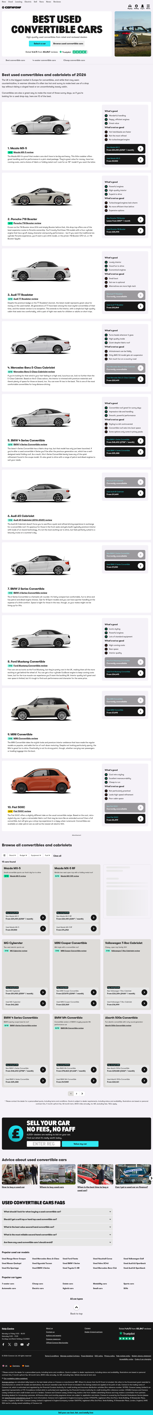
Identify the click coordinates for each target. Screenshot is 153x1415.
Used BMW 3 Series (41, 1268)
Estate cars (68, 1284)
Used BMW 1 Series (71, 1263)
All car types (76, 1299)
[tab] (15, 60)
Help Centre (8, 1328)
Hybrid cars (68, 1288)
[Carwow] (11, 7)
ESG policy (99, 1356)
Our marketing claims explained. (16, 1378)
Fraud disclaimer (87, 1356)
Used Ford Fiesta (70, 1259)
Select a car (40, 43)
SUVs (126, 1288)
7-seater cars (8, 1284)
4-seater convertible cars (44, 60)
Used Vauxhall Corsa (102, 1259)
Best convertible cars (15, 60)
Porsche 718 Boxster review (27, 223)
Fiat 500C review (22, 811)
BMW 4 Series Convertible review (30, 444)
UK (6, 1366)
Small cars (98, 1288)
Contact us (50, 1332)
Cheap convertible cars (74, 60)
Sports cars (129, 1284)
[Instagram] (16, 1345)
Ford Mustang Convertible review (31, 665)
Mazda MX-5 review (24, 152)
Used (10, 2)
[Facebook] (3, 1345)
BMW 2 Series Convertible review (30, 593)
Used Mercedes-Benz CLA (105, 1268)
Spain (27, 1366)
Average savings (8, 1382)
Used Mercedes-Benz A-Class (45, 1259)
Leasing (18, 2)
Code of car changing (143, 1359)
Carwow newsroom (53, 1339)
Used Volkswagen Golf (134, 1259)
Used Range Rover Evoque (14, 1259)
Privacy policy (109, 1356)
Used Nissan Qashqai (11, 1263)
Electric (28, 2)
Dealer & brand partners (93, 1332)
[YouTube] (22, 1345)
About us (49, 1328)
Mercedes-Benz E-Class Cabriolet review (34, 371)
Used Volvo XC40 (101, 1263)
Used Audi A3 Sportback (135, 1263)
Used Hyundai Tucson (42, 1263)
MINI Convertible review (26, 738)
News (48, 2)
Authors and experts (53, 1335)
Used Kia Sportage (10, 1268)
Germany (16, 1366)
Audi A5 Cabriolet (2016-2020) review (33, 520)
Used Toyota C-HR (71, 1268)
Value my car (80, 1144)
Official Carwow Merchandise (57, 1343)
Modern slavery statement (141, 1356)
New (4, 2)
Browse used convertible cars (68, 43)
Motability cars (100, 1284)
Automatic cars (9, 1288)
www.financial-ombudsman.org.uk (17, 1398)
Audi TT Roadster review (26, 299)
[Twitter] (9, 1345)
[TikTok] (28, 1345)
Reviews (57, 2)
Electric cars (38, 1288)
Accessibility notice (126, 1359)
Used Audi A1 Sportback (134, 1268)
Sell (35, 2)
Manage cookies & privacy (70, 1356)
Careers (87, 1328)
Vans (41, 2)
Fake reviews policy (123, 1356)
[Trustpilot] (73, 52)
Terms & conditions (52, 1356)
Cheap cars (37, 1284)
